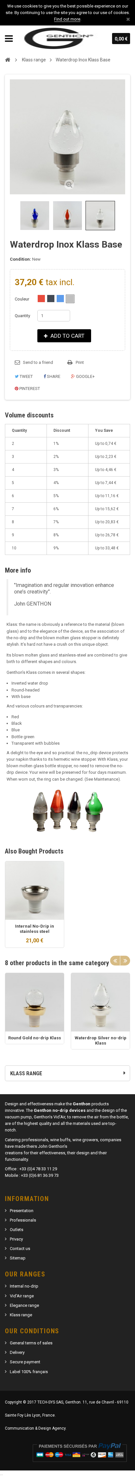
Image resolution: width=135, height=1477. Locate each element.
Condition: (20, 259)
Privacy (16, 1239)
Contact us (20, 1248)
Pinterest (29, 388)
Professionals (23, 1220)
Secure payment (25, 1361)
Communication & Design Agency (35, 1428)
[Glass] (70, 298)
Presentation (21, 1210)
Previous (11, 215)
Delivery (17, 1352)
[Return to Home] (7, 59)
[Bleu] (60, 298)
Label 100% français (29, 1371)
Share (53, 376)
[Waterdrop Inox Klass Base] (34, 215)
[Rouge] (41, 298)
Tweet (26, 376)
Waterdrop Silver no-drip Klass (100, 1040)
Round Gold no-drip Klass (34, 1037)
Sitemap (18, 1258)
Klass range (21, 1314)
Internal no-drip (24, 1286)
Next (125, 961)
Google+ (85, 376)
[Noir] (50, 298)
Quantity (22, 315)
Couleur (22, 299)
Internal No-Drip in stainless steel (34, 929)
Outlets (16, 1229)
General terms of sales (31, 1342)
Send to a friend (38, 362)
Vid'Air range (22, 1295)
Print (80, 362)
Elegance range (24, 1305)
